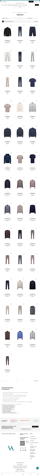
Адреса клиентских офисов (24, 434)
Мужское (20, 6)
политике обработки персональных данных (26, 429)
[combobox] (11, 18)
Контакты (32, 440)
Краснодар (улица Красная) (6, 411)
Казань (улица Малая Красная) (7, 408)
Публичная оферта (20, 462)
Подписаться (35, 426)
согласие (24, 428)
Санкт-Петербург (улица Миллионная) (8, 407)
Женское (15, 6)
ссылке (31, 401)
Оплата (31, 444)
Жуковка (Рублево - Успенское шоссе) (8, 406)
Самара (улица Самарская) (6, 410)
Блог (31, 458)
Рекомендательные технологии (20, 467)
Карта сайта (20, 464)
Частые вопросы (33, 438)
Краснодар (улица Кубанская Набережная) (9, 412)
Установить (36, 21)
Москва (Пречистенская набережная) (8, 405)
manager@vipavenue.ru (25, 420)
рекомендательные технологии (13, 4)
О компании (32, 436)
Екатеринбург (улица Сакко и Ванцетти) (8, 409)
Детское (24, 6)
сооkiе (26, 4)
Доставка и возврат (34, 442)
